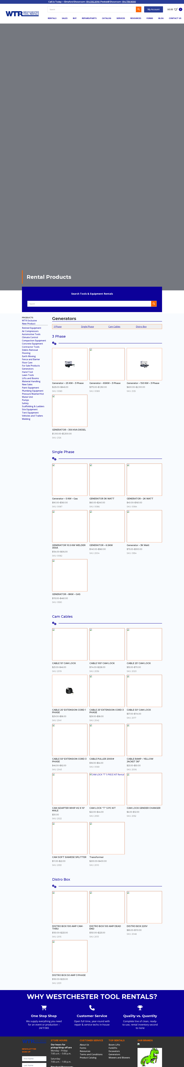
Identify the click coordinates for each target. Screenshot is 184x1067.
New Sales (27, 384)
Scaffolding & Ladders (33, 406)
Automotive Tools (31, 334)
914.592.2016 (92, 2)
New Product (28, 323)
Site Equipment (30, 409)
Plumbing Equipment (32, 390)
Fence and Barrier (31, 359)
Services (121, 18)
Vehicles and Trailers (32, 415)
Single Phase (87, 326)
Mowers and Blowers (119, 1057)
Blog (161, 18)
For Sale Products (31, 365)
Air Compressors (30, 331)
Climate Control (30, 337)
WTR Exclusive (29, 320)
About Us (84, 1044)
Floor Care (27, 362)
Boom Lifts (114, 1044)
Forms (150, 18)
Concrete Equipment (32, 343)
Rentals (52, 18)
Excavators (114, 1051)
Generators (28, 368)
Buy (75, 18)
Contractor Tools (30, 346)
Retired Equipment (31, 327)
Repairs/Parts (89, 18)
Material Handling (31, 381)
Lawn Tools (28, 375)
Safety (25, 403)
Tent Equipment (30, 412)
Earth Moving (29, 356)
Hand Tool (27, 371)
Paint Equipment (30, 387)
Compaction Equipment (34, 340)
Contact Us (175, 18)
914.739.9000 (129, 2)
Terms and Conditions (91, 1054)
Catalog (106, 18)
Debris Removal (30, 349)
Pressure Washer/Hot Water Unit (33, 395)
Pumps (25, 400)
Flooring (26, 353)
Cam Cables (114, 326)
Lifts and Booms (30, 378)
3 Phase (58, 326)
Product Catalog (88, 1057)
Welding (26, 418)
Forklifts (113, 1047)
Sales (64, 18)
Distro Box (141, 326)
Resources (135, 18)
